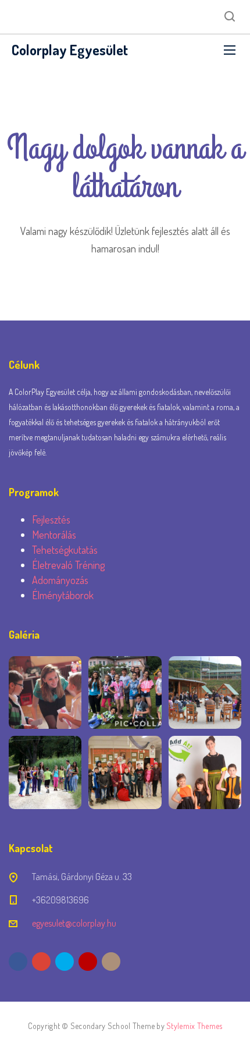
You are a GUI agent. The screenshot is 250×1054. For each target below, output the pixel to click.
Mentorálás (54, 534)
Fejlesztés (51, 519)
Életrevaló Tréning (68, 564)
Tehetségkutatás (65, 549)
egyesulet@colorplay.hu (74, 923)
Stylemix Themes (194, 1026)
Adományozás (60, 580)
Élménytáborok (63, 595)
